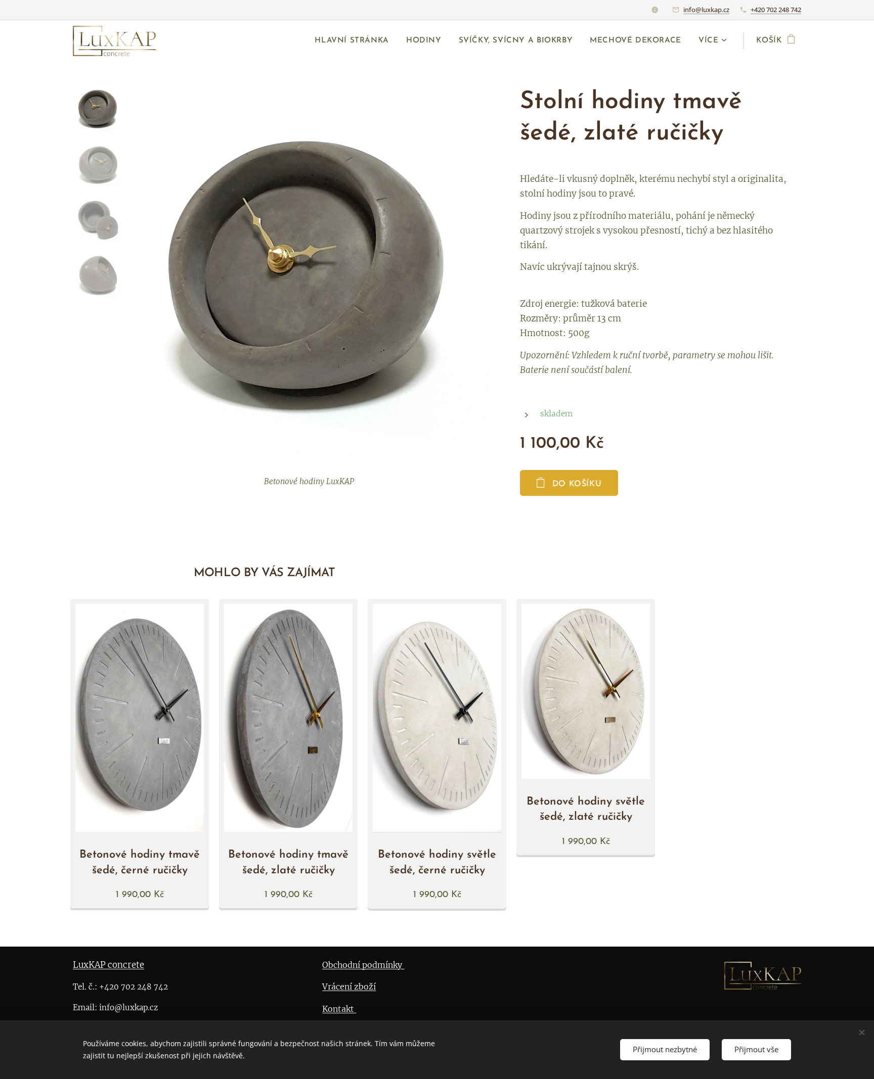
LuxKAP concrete (108, 965)
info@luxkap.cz (706, 9)
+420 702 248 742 (776, 9)
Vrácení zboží (349, 986)
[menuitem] (352, 41)
